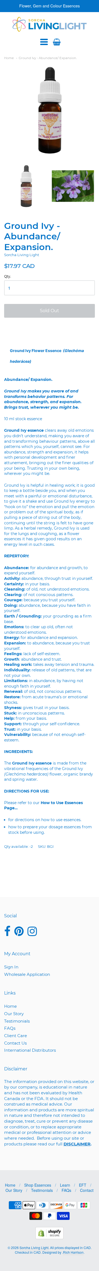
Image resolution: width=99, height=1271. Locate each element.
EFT (82, 1185)
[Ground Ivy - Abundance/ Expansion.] (26, 186)
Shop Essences (37, 1185)
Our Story (14, 1013)
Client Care (15, 1035)
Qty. (7, 276)
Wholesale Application (27, 974)
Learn (65, 1185)
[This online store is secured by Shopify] (49, 1237)
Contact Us (15, 1043)
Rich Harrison (73, 1252)
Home (9, 58)
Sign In (11, 967)
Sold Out (49, 310)
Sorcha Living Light (21, 255)
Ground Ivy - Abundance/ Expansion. (48, 58)
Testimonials (17, 1021)
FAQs (9, 1028)
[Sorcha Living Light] (49, 24)
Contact (87, 1190)
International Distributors (30, 1050)
